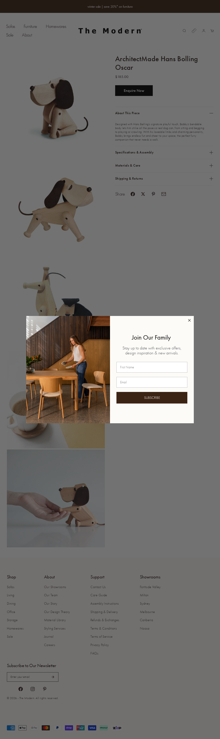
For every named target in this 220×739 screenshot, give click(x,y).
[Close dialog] (189, 320)
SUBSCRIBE (152, 398)
